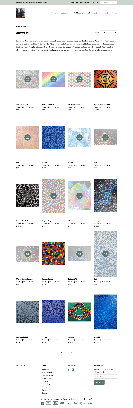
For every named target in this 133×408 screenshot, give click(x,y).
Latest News (21, 365)
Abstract (45, 381)
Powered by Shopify (85, 399)
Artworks (65, 13)
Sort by (96, 33)
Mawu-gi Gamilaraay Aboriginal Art (66, 399)
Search (114, 13)
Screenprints (46, 378)
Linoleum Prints (47, 375)
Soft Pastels (78, 13)
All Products (93, 13)
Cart (96, 2)
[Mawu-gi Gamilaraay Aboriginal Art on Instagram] (73, 370)
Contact (105, 13)
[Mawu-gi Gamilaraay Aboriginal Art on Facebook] (69, 370)
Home (53, 13)
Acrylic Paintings (48, 372)
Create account (84, 2)
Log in (73, 2)
